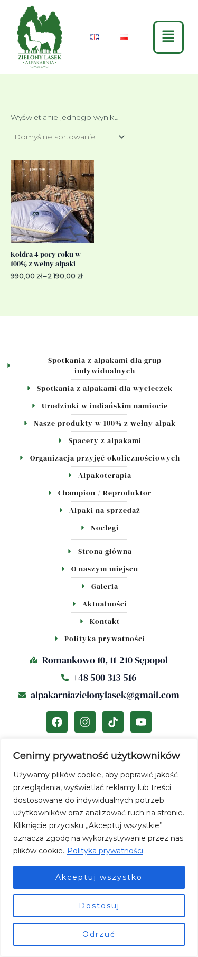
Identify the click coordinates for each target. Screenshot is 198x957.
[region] (99, 847)
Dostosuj (99, 906)
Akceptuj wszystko (99, 877)
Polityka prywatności (105, 851)
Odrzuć (99, 934)
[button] (168, 37)
